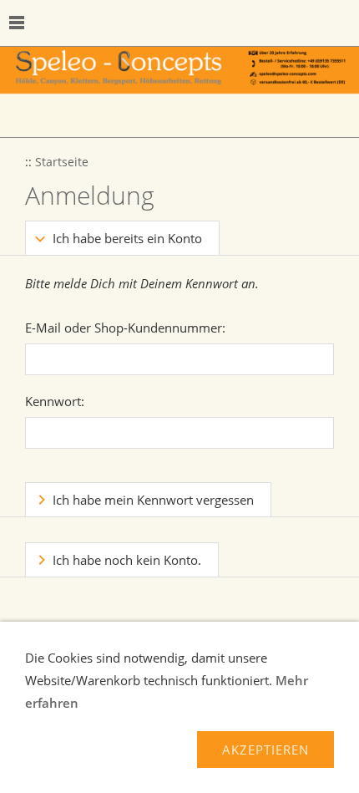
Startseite (61, 162)
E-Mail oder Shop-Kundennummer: (125, 327)
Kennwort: (54, 401)
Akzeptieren (265, 749)
